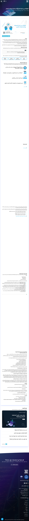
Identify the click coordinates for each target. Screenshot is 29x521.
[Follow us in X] (27, 483)
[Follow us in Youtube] (24, 483)
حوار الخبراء (26, 514)
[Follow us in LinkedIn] (26, 483)
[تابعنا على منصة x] (5, 1)
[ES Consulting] (26, 473)
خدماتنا (27, 505)
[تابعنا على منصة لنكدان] (4, 1)
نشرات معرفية (26, 512)
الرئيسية (27, 10)
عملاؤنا (27, 507)
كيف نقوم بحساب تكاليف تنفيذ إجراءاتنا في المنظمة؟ (18, 439)
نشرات (25, 10)
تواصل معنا (26, 515)
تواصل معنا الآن (15, 464)
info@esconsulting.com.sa (24, 492)
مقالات (27, 510)
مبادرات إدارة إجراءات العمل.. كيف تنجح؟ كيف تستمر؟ (18, 436)
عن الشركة (26, 502)
